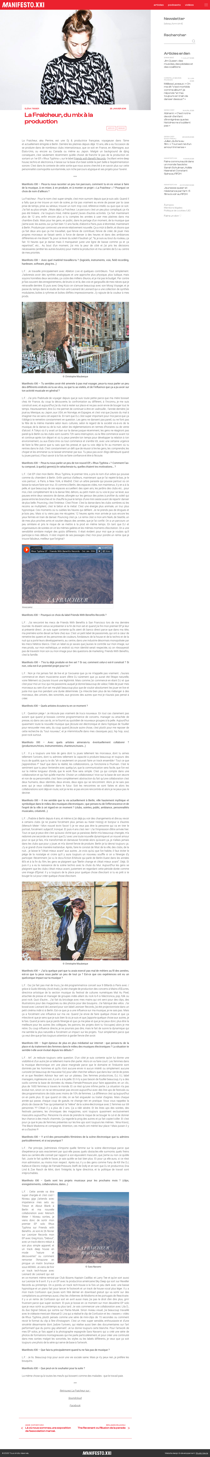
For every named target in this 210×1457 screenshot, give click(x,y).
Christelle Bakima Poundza (172, 79)
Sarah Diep (169, 110)
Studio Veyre (202, 1453)
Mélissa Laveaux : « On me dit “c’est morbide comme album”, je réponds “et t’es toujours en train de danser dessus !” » (177, 91)
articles (159, 4)
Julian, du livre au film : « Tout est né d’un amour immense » (177, 144)
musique (121, 128)
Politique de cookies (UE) (177, 210)
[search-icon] (199, 5)
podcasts (174, 4)
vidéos (189, 4)
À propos (169, 205)
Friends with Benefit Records (90, 158)
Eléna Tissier (32, 109)
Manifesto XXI (170, 158)
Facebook (75, 1405)
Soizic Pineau (170, 139)
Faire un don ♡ (173, 215)
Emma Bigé (169, 58)
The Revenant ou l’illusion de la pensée (102, 1427)
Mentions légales (173, 207)
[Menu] (206, 5)
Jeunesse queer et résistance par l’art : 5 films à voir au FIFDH (177, 191)
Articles (111, 128)
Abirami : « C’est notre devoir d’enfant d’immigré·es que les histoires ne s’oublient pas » (177, 119)
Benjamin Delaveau (116, 1425)
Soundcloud (75, 1398)
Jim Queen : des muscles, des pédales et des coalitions (178, 63)
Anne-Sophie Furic (34, 1425)
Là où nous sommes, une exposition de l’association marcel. (48, 1429)
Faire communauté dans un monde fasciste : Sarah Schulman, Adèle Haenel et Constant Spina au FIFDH (179, 167)
